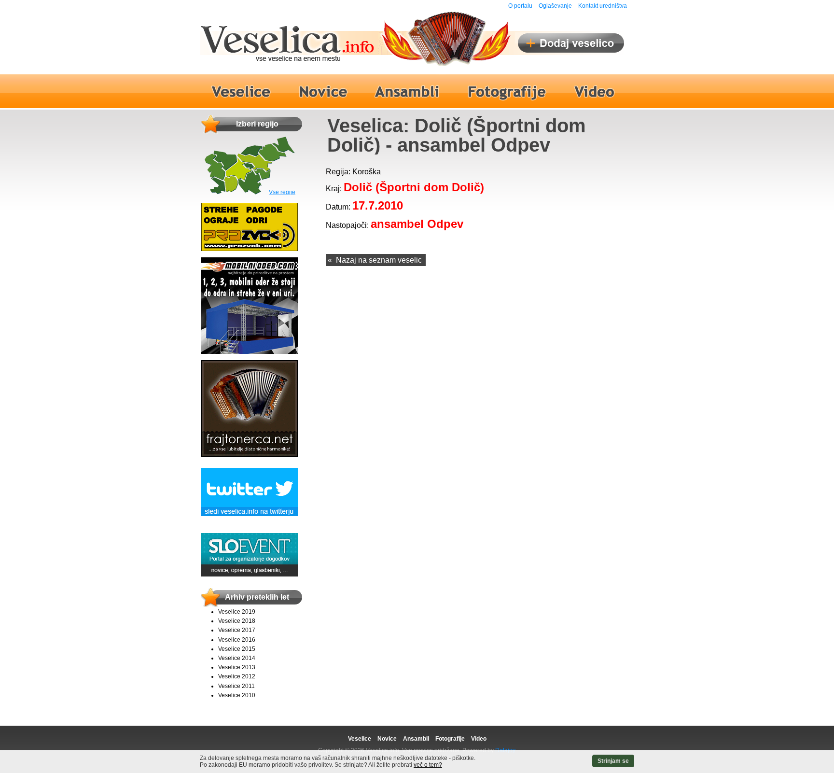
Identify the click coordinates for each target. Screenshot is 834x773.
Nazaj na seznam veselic (379, 260)
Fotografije (450, 738)
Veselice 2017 (236, 630)
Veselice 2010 (236, 695)
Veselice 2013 (236, 667)
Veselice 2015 (236, 649)
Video (478, 738)
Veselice (359, 738)
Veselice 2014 (236, 658)
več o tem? (428, 764)
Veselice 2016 (236, 639)
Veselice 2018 (236, 621)
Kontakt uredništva (602, 5)
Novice (387, 738)
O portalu (520, 5)
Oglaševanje (555, 5)
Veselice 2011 (236, 686)
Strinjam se (613, 761)
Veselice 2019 (236, 611)
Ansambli (416, 738)
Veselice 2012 (236, 676)
